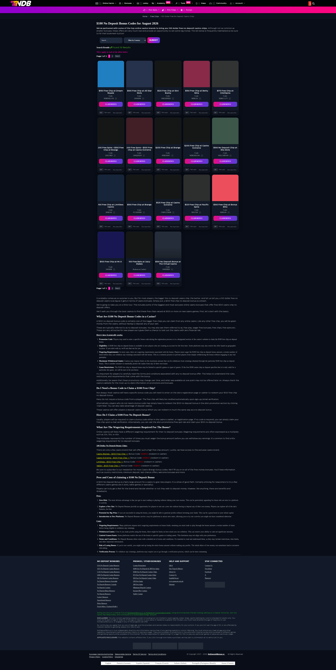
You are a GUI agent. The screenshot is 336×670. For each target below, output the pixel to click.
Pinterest (208, 578)
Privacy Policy (94, 657)
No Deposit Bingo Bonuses (106, 591)
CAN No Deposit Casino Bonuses (108, 572)
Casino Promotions (139, 565)
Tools (185, 3)
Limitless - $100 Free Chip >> (109, 462)
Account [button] (239, 3)
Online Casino (108, 3)
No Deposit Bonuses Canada (106, 584)
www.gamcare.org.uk (176, 581)
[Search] (313, 3)
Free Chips (171, 10)
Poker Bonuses (102, 603)
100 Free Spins (138, 584)
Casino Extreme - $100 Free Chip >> (113, 458)
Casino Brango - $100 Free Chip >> (112, 454)
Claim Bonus (111, 104)
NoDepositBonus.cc (135, 613)
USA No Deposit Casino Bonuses (108, 565)
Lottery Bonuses (102, 597)
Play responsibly (118, 113)
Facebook (208, 572)
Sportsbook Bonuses (104, 600)
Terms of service (139, 654)
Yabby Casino (138, 594)
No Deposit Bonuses (104, 594)
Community (221, 3)
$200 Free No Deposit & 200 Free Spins (146, 569)
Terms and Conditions (157, 654)
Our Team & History (176, 569)
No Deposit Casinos (103, 588)
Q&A (171, 565)
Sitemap (172, 584)
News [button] (203, 3)
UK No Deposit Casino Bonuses (108, 578)
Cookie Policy (107, 657)
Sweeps (189, 10)
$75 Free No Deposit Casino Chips (144, 575)
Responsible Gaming (123, 654)
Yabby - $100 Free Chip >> (108, 466)
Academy (163, 3)
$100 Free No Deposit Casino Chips (145, 572)
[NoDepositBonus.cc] (21, 3)
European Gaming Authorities (101, 654)
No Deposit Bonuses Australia (107, 581)
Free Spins (153, 10)
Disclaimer (119, 657)
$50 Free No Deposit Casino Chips (144, 578)
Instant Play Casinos (140, 591)
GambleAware (174, 578)
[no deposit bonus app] (216, 589)
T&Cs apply (107, 112)
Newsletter (208, 569)
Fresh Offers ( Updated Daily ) (107, 606)
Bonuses (128, 3)
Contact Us (173, 575)
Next (117, 56)
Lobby (145, 3)
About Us (172, 572)
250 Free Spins (138, 581)
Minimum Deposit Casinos (142, 588)
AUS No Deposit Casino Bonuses (108, 569)
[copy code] (116, 98)
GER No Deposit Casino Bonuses (108, 575)
